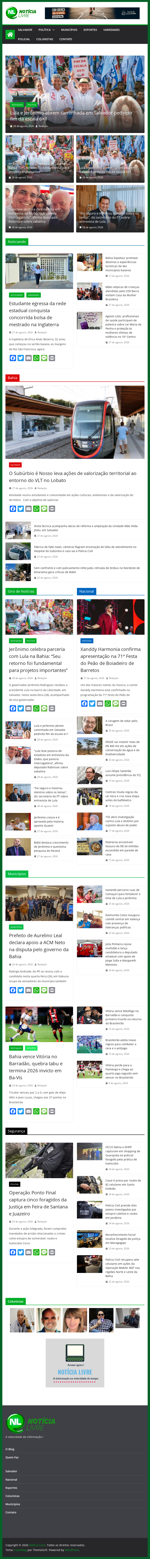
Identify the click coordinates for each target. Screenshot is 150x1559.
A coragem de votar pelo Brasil (121, 723)
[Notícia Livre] (10, 34)
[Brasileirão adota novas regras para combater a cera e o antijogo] (89, 1047)
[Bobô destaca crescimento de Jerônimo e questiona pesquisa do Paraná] (18, 849)
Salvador (25, 30)
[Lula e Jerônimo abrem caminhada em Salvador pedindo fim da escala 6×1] (110, 159)
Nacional (87, 640)
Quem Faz (12, 1457)
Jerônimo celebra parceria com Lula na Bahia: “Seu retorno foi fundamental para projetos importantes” (39, 168)
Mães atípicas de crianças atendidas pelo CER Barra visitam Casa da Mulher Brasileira (122, 293)
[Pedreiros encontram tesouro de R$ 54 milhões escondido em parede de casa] (89, 851)
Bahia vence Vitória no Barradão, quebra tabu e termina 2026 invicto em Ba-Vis (35, 1067)
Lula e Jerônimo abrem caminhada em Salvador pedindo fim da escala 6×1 (107, 170)
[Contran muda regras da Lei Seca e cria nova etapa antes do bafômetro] (89, 799)
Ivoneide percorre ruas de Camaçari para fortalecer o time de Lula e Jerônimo (122, 894)
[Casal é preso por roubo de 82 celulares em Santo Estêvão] (89, 1187)
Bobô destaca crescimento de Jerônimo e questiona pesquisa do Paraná (51, 847)
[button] (53, 30)
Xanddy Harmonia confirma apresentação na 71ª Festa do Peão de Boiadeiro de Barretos (110, 659)
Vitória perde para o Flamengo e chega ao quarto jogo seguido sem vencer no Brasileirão (121, 1071)
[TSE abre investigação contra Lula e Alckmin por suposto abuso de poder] (89, 824)
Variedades (111, 30)
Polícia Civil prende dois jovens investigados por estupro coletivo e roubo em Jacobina (121, 1212)
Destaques (17, 98)
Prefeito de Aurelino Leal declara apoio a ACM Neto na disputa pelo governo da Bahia (39, 946)
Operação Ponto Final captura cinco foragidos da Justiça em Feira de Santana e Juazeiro (38, 1203)
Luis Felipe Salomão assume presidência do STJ (123, 773)
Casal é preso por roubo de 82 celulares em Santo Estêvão (123, 1184)
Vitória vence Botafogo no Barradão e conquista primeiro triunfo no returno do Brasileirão (123, 1017)
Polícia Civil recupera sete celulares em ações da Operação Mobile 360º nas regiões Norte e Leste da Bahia (122, 1268)
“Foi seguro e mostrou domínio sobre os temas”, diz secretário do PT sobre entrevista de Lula (109, 217)
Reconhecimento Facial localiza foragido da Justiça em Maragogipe (122, 1239)
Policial (24, 39)
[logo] (30, 1415)
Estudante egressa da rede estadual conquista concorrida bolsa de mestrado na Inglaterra (37, 314)
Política (44, 30)
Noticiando (17, 295)
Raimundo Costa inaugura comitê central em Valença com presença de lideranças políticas (122, 921)
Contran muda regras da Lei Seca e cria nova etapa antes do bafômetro (122, 796)
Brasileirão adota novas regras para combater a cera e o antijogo (120, 1044)
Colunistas (44, 39)
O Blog (9, 1449)
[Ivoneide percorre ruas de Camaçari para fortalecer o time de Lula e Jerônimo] (89, 896)
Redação (43, 126)
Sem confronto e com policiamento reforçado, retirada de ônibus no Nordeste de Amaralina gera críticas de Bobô (87, 570)
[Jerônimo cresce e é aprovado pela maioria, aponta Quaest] (18, 824)
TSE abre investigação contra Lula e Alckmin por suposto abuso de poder (122, 821)
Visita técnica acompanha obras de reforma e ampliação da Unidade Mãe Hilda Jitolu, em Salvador (86, 528)
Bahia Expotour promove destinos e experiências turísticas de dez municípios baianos (121, 264)
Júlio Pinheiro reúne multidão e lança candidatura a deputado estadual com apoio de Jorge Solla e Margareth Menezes (121, 954)
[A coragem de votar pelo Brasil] (89, 725)
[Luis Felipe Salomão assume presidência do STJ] (89, 776)
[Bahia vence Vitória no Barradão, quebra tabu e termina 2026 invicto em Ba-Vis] (39, 1024)
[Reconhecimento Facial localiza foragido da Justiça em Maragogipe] (89, 1241)
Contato (10, 1512)
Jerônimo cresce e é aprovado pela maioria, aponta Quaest (49, 821)
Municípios (69, 30)
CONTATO (65, 39)
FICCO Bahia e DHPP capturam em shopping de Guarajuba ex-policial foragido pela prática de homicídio (122, 1155)
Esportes (90, 30)
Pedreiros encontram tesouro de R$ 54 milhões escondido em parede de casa (122, 848)
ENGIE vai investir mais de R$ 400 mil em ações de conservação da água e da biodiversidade (122, 748)
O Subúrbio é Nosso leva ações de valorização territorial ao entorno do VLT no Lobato (73, 476)
